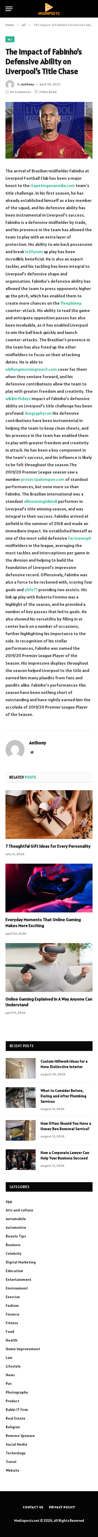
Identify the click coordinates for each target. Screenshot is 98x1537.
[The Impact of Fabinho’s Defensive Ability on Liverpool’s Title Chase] (49, 130)
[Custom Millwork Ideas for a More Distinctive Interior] (21, 1068)
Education (14, 1270)
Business (13, 1244)
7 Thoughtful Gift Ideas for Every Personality (48, 846)
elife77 (31, 589)
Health (11, 1340)
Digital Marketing (21, 1262)
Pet (9, 1383)
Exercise (13, 1296)
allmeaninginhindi (40, 501)
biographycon (38, 413)
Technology (16, 1453)
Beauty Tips (16, 1236)
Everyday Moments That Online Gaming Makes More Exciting (43, 922)
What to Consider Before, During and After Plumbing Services (63, 1096)
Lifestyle (13, 1366)
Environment (17, 1288)
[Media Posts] (49, 9)
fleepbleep (71, 303)
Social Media (16, 1444)
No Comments (20, 92)
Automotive (16, 1227)
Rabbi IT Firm (17, 1409)
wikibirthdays (18, 398)
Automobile (16, 1218)
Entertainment (18, 1279)
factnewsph (79, 538)
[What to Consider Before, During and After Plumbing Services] (21, 1097)
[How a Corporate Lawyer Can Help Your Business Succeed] (21, 1159)
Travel (11, 1461)
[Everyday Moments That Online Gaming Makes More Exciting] (49, 888)
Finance (12, 1314)
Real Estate (15, 1418)
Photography (17, 1392)
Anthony (27, 84)
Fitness (12, 1322)
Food (10, 1331)
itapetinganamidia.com (52, 185)
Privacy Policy (62, 1507)
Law (9, 1357)
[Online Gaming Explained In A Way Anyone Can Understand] (49, 967)
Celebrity (14, 1253)
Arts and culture (19, 1210)
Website (12, 1470)
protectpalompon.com (43, 479)
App (9, 1201)
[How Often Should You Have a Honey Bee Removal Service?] (21, 1130)
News (10, 1374)
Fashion (12, 1305)
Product (12, 1400)
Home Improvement (23, 1348)
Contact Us (33, 1507)
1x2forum (34, 251)
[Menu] (9, 9)
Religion (13, 1427)
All (10, 39)
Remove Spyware (20, 1435)
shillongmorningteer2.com (31, 369)
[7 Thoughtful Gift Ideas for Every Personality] (49, 814)
